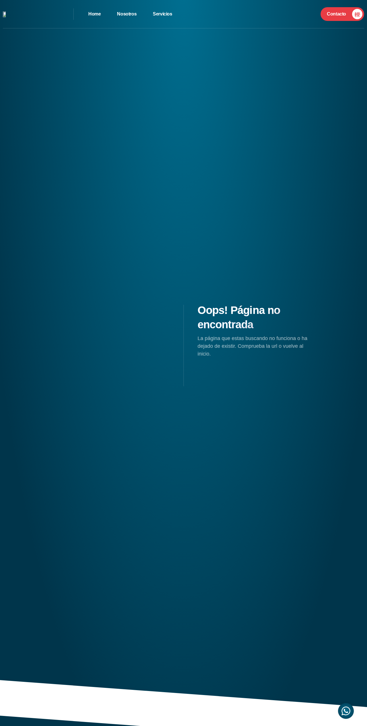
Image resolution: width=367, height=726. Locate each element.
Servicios (162, 13)
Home (94, 13)
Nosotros (126, 13)
